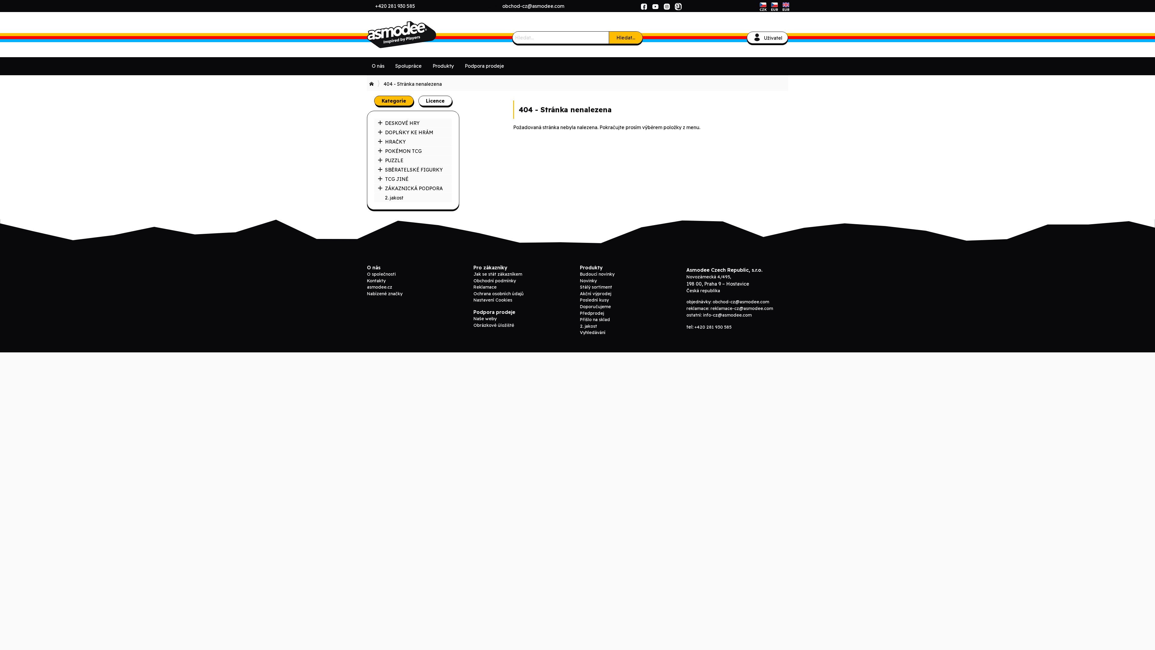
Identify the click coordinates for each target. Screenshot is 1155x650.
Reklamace (485, 287)
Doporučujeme (595, 306)
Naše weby (485, 318)
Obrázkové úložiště (493, 325)
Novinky (588, 280)
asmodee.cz (379, 287)
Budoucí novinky (597, 274)
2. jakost (394, 198)
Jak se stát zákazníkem (497, 274)
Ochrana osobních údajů (498, 293)
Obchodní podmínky (494, 280)
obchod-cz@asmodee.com (533, 6)
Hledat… (625, 38)
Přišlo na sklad (595, 319)
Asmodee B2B (412, 34)
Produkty (443, 66)
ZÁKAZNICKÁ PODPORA (414, 188)
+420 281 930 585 (395, 6)
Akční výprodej (595, 293)
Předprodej (592, 313)
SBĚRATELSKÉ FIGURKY (414, 170)
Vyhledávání (592, 332)
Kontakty (376, 280)
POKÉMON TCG (403, 151)
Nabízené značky (384, 293)
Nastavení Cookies (492, 300)
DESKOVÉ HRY (402, 123)
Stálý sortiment (596, 287)
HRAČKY (395, 142)
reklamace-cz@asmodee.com (741, 308)
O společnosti (381, 274)
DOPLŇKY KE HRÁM (409, 132)
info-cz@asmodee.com (727, 315)
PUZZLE (394, 160)
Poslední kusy (594, 300)
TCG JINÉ (396, 179)
